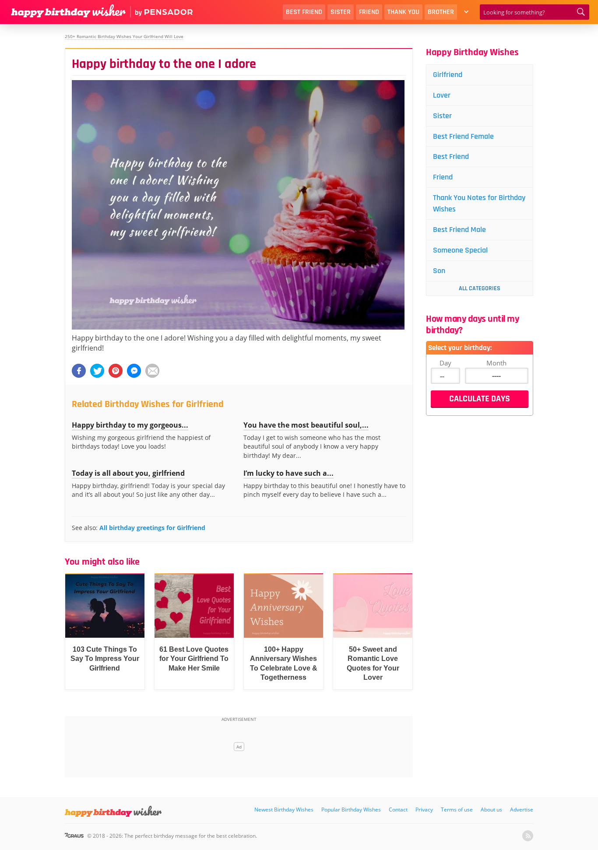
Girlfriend (447, 75)
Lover (441, 95)
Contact (398, 809)
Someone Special (460, 250)
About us (491, 809)
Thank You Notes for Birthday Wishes (479, 203)
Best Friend (304, 12)
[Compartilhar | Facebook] (79, 371)
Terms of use (457, 809)
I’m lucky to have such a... (288, 473)
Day (445, 362)
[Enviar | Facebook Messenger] (134, 371)
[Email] (152, 371)
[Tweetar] (97, 371)
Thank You (403, 12)
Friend (369, 12)
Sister (341, 12)
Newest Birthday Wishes (283, 809)
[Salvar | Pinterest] (116, 371)
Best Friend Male (459, 230)
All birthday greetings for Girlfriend (152, 527)
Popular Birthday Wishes (351, 809)
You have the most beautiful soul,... (306, 425)
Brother (441, 12)
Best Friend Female (463, 136)
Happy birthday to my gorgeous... (130, 425)
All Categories (479, 288)
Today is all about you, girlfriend (128, 473)
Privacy (424, 809)
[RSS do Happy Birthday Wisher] (527, 835)
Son (439, 271)
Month (496, 362)
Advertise (521, 809)
